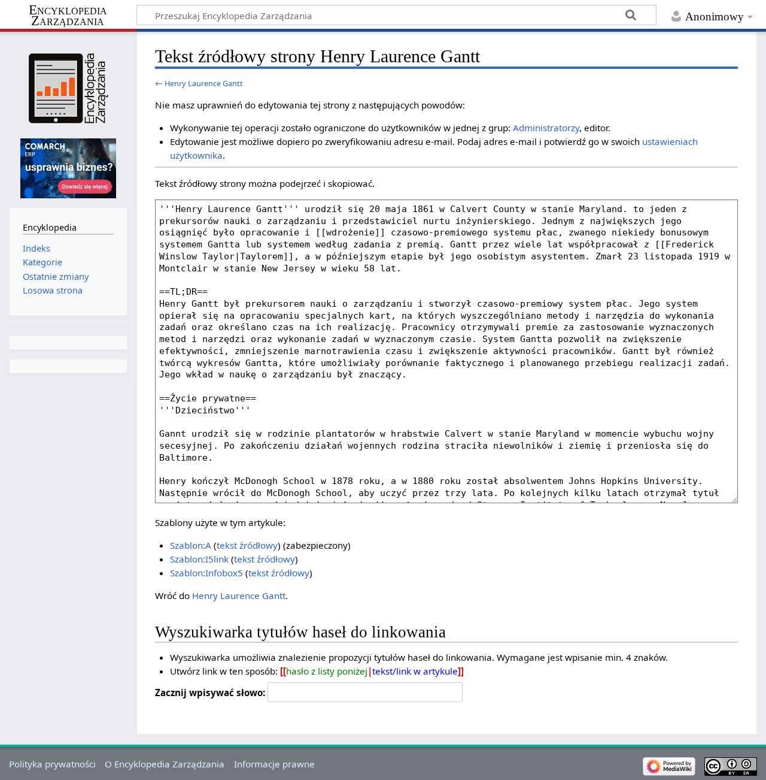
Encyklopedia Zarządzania (68, 15)
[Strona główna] (68, 88)
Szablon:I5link (199, 559)
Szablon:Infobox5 (206, 573)
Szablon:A (190, 545)
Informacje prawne (274, 764)
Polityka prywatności (52, 764)
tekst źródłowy (247, 545)
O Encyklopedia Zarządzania (164, 764)
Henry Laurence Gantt (204, 83)
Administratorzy (546, 128)
